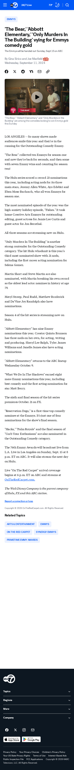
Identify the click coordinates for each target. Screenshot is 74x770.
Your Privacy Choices (29, 752)
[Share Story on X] (15, 72)
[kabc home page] (9, 678)
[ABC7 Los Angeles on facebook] (6, 730)
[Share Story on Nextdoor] (31, 72)
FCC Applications (34, 759)
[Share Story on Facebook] (6, 72)
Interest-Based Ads (57, 756)
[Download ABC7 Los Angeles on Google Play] (31, 739)
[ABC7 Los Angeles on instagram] (24, 730)
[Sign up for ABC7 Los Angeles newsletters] (32, 730)
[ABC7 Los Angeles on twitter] (15, 730)
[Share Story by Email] (39, 72)
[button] (5, 4)
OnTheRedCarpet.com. (20, 479)
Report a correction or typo (19, 501)
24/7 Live (26, 5)
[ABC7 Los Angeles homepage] (14, 5)
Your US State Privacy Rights (16, 756)
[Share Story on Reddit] (23, 72)
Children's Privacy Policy (53, 752)
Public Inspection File (13, 759)
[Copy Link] (48, 72)
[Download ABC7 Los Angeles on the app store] (11, 739)
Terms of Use (39, 756)
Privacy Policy (9, 752)
